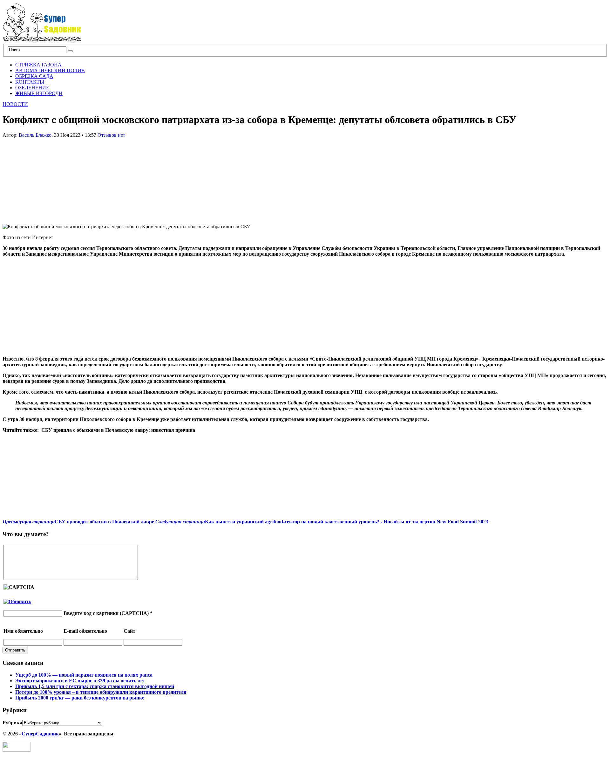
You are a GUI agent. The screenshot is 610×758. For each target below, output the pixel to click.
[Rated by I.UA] (16, 750)
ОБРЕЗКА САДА (34, 76)
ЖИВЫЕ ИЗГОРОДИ (39, 93)
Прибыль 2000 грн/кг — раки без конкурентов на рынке (79, 697)
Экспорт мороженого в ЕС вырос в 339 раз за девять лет (80, 680)
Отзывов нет (111, 135)
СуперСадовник (40, 733)
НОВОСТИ (15, 104)
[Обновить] (17, 601)
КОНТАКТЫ (29, 82)
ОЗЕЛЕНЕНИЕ (32, 87)
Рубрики (12, 722)
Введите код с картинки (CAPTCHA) (106, 613)
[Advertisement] (50, 177)
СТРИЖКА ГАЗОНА (38, 64)
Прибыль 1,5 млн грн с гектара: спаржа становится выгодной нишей (94, 686)
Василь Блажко (35, 135)
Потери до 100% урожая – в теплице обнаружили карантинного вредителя (100, 692)
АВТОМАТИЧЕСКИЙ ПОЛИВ (50, 70)
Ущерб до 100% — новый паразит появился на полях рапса (83, 675)
